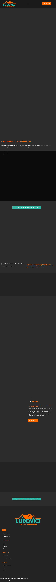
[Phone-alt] (5, 530)
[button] (28, 4)
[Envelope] (3, 530)
